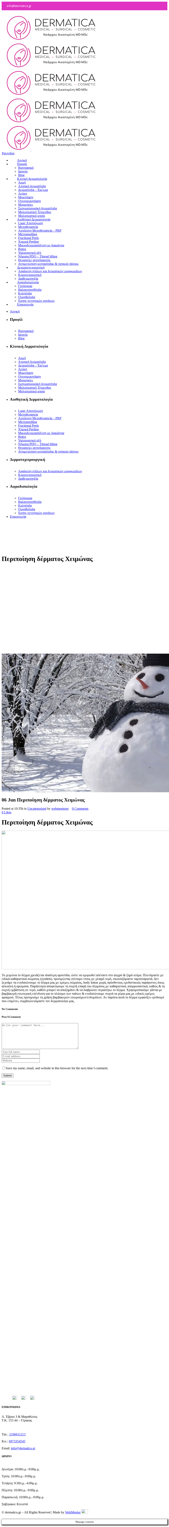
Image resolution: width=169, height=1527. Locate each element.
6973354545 (17, 1441)
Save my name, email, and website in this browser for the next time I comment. (57, 1068)
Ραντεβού (8, 153)
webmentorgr (60, 808)
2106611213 (17, 1434)
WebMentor (73, 1512)
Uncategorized (36, 808)
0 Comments (80, 808)
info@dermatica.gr (23, 1448)
